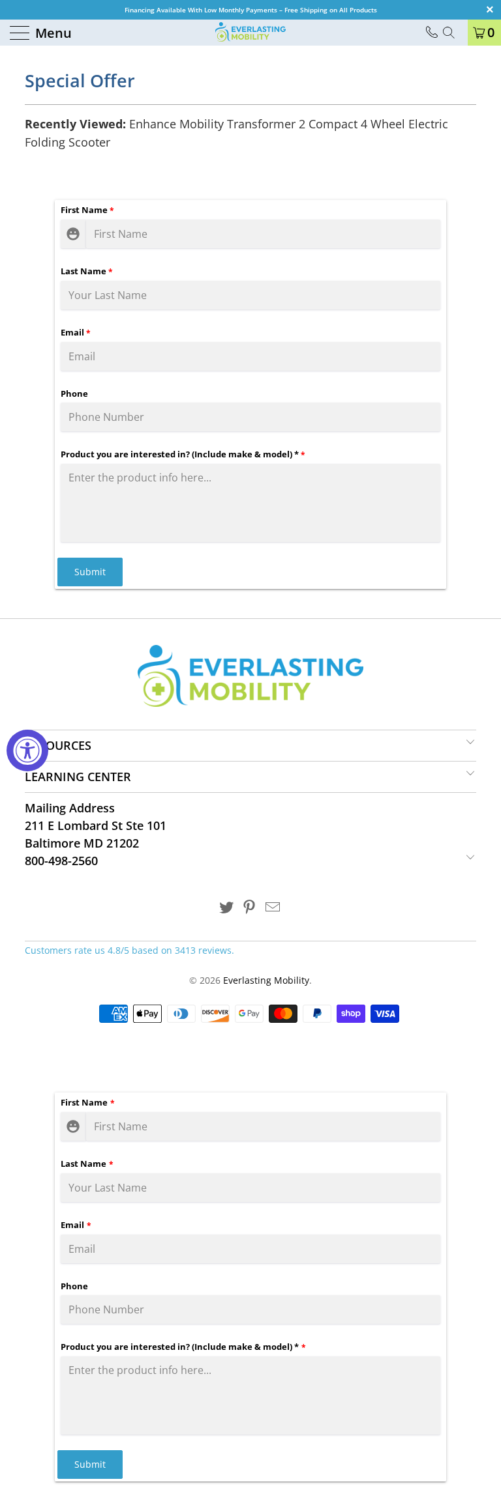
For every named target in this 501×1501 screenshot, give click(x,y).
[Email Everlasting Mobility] (273, 908)
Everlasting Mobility (266, 980)
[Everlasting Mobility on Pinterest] (250, 908)
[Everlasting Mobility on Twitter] (226, 908)
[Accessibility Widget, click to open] (27, 750)
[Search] (453, 32)
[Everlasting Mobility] (250, 33)
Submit (90, 571)
